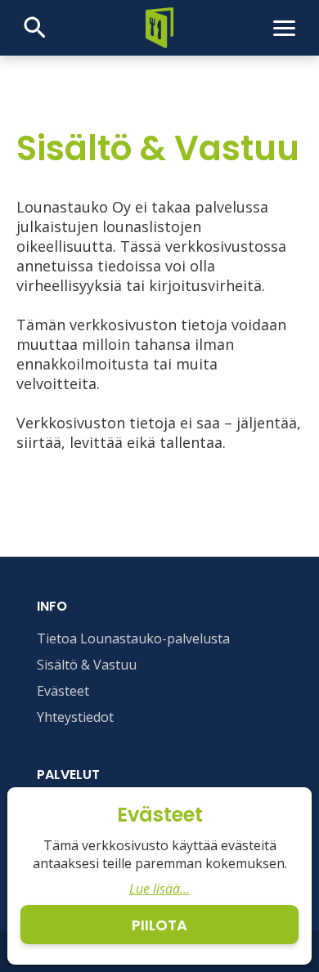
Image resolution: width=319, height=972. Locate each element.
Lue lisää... (159, 889)
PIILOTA (159, 925)
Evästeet (63, 691)
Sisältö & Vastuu (87, 665)
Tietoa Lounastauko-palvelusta (133, 638)
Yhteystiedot (75, 717)
